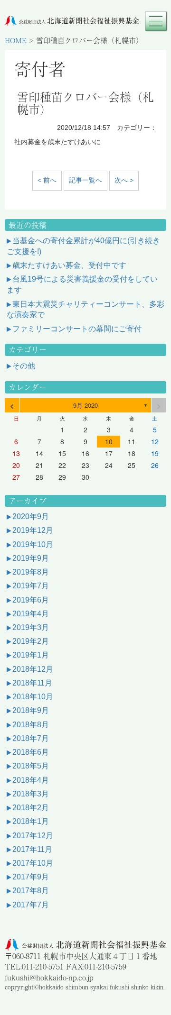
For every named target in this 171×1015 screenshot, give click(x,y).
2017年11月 (32, 849)
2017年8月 (30, 891)
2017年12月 (32, 836)
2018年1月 (30, 821)
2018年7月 (30, 738)
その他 (23, 366)
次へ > (123, 180)
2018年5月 (30, 766)
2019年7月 (30, 586)
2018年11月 (32, 683)
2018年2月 (30, 808)
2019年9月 (30, 558)
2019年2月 (30, 641)
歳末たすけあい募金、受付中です (69, 265)
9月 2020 (85, 405)
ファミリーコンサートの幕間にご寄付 (77, 329)
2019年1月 (30, 655)
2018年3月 (30, 794)
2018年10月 (32, 697)
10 (109, 441)
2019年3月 (30, 627)
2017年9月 (30, 877)
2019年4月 (30, 614)
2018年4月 (30, 780)
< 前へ (47, 180)
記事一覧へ (85, 180)
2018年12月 (32, 669)
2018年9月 (30, 710)
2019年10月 (32, 544)
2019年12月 (32, 530)
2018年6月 (30, 752)
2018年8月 (30, 725)
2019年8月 (30, 572)
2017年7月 (30, 905)
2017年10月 (32, 863)
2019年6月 (30, 600)
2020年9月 (30, 516)
